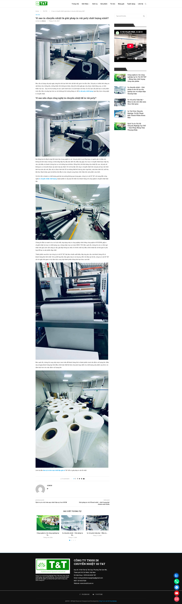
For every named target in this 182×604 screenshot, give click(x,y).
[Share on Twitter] (79, 478)
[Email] (176, 599)
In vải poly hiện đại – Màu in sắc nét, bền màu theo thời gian (136, 102)
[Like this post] (75, 478)
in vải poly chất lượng (86, 91)
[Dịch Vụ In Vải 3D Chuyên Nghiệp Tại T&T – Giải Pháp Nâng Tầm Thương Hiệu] (120, 126)
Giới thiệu (85, 4)
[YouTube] (176, 593)
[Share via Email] (83, 478)
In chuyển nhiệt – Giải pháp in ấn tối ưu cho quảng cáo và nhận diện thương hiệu (136, 90)
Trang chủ (75, 4)
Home (37, 11)
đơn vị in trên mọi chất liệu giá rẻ (54, 470)
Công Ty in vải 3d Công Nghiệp (108, 601)
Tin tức (112, 4)
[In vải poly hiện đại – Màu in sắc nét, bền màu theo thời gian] (97, 522)
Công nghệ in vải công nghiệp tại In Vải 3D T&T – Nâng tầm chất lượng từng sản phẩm (136, 78)
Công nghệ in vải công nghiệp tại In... (48, 534)
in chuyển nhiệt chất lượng (48, 179)
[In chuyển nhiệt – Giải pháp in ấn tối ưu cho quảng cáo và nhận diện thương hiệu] (72, 522)
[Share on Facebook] (77, 478)
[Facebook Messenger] (176, 587)
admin (44, 21)
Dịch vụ (95, 4)
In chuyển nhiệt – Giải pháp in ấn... (72, 534)
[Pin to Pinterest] (81, 478)
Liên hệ (140, 4)
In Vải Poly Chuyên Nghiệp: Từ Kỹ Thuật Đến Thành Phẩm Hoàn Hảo (136, 114)
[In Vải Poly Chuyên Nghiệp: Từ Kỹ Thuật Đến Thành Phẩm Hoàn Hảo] (120, 114)
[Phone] (176, 581)
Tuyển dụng (131, 4)
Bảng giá (121, 4)
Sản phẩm (103, 4)
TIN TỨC (45, 11)
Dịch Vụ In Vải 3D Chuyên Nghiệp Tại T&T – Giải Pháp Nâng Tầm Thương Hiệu (136, 127)
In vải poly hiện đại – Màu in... (97, 533)
